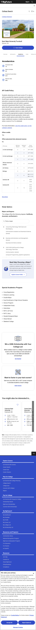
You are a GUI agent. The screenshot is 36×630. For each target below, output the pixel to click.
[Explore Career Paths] (18, 269)
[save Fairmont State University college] (17, 404)
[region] (18, 241)
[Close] (33, 573)
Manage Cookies (18, 627)
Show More (5, 197)
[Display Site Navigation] (34, 5)
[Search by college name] (29, 11)
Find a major (9, 221)
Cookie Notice (15, 615)
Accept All (9, 622)
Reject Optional (26, 622)
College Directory (7, 17)
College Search (7, 11)
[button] (3, 416)
